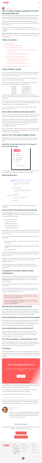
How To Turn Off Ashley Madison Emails (13, 47)
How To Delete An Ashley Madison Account (14, 397)
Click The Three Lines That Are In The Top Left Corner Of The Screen (23, 49)
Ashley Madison (12, 29)
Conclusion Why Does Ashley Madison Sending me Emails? (17, 66)
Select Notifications (12, 51)
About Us (34, 449)
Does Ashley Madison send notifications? (17, 61)
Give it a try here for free (29, 302)
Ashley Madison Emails (10, 43)
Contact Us (34, 452)
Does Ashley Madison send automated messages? (18, 59)
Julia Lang (11, 409)
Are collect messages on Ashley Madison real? (18, 63)
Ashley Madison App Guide (9, 35)
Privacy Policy (34, 446)
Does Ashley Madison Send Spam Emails (13, 45)
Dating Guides (25, 451)
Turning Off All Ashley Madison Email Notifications (16, 57)
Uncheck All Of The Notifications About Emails (18, 54)
